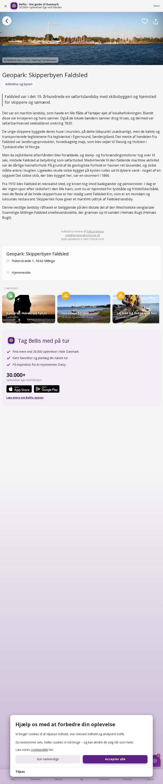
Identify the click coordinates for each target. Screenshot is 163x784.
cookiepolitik (39, 750)
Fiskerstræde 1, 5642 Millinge (33, 261)
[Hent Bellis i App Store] (19, 389)
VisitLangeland (95, 231)
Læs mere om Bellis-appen (25, 397)
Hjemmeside (21, 272)
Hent (156, 6)
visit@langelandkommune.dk (82, 235)
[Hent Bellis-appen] (14, 6)
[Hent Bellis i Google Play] (46, 389)
